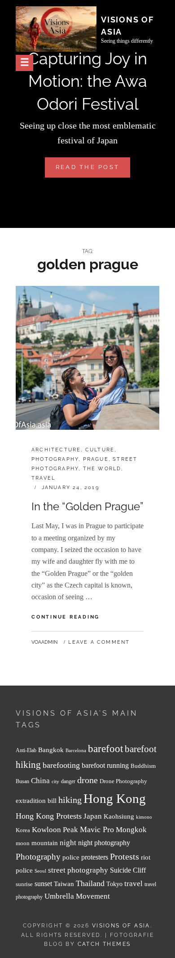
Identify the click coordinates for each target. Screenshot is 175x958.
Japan (92, 816)
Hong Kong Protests (49, 815)
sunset (43, 883)
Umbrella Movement (77, 896)
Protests (124, 856)
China (40, 780)
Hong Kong (114, 798)
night (68, 842)
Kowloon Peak (55, 829)
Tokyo (114, 883)
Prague (96, 459)
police (70, 857)
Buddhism (143, 766)
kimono (144, 817)
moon (23, 843)
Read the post (93, 170)
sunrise (24, 884)
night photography (104, 842)
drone (87, 780)
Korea (23, 830)
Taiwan (64, 883)
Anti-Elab (26, 750)
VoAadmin (44, 642)
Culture (99, 450)
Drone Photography (123, 781)
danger (68, 781)
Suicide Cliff (128, 870)
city (55, 781)
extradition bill (36, 800)
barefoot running (105, 765)
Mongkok (131, 829)
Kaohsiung (119, 816)
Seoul (40, 871)
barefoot (105, 748)
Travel (43, 478)
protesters (94, 857)
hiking (70, 800)
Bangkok (51, 749)
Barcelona (76, 750)
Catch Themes (104, 944)
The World (102, 469)
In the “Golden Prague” (87, 506)
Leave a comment (99, 642)
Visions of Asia (121, 925)
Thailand (90, 883)
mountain (44, 843)
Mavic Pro (97, 829)
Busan (22, 781)
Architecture (56, 450)
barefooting (61, 765)
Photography (55, 459)
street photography (78, 870)
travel (133, 883)
